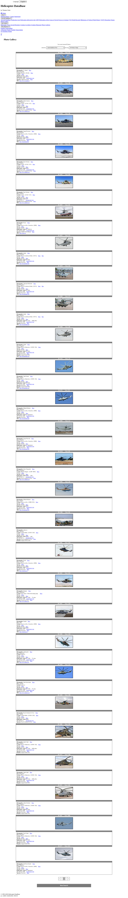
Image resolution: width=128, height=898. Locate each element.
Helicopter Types (5, 25)
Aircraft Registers (15, 25)
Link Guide (4, 23)
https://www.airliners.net (24, 111)
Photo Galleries (46, 25)
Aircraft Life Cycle (30, 78)
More (30, 70)
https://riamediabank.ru (24, 141)
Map (43, 255)
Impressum (17, 16)
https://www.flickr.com (24, 601)
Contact (12, 16)
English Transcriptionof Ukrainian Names (12, 30)
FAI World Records (74, 20)
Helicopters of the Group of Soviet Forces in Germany (54, 20)
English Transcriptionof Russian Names (6, 29)
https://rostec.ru (22, 233)
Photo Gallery (4, 21)
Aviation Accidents (25, 25)
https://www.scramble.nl (24, 80)
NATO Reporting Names (108, 20)
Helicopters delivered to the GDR (29, 20)
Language (16, 1)
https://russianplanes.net (24, 263)
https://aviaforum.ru (23, 571)
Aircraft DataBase (6, 18)
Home (4, 13)
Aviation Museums (36, 25)
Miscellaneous (5, 26)
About (3, 15)
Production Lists (15, 20)
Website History (5, 16)
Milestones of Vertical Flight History (90, 20)
